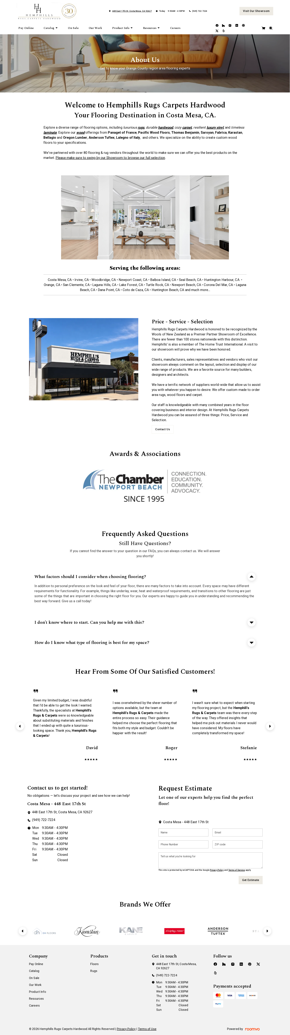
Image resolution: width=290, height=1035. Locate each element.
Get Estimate (250, 880)
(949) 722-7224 (199, 11)
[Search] (271, 28)
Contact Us (162, 429)
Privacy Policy (217, 870)
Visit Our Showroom (256, 11)
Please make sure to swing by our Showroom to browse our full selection (110, 158)
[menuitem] (26, 28)
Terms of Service (236, 870)
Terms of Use (147, 1029)
